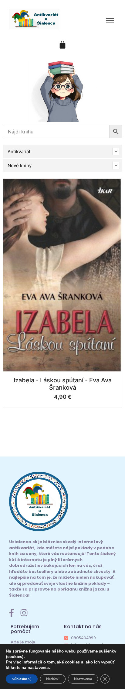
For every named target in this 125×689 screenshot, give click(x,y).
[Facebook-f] (11, 613)
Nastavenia (83, 679)
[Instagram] (24, 613)
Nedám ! (52, 679)
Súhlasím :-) (22, 679)
